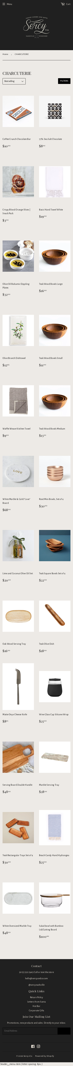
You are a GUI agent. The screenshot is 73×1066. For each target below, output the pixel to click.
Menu (9, 4)
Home (5, 54)
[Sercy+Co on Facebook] (33, 1047)
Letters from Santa (36, 1002)
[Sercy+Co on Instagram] (38, 1047)
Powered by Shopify (44, 1056)
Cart (68, 4)
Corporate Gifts (36, 1010)
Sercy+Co (28, 1056)
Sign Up (64, 1031)
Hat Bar (36, 1006)
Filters (64, 81)
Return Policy (36, 997)
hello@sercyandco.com (36, 978)
